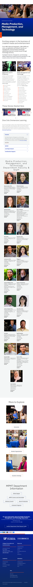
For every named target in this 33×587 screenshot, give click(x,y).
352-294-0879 (7, 314)
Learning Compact (9, 148)
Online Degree (16, 493)
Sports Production (23, 501)
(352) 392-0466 (6, 552)
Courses (7, 134)
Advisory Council (9, 501)
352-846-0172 (19, 218)
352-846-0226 (7, 290)
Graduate (4, 563)
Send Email (6, 192)
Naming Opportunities (14, 576)
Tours (18, 552)
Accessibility (25, 582)
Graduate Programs (16, 505)
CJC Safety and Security (21, 551)
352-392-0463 (7, 214)
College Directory (20, 546)
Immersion (16, 427)
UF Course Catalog (23, 140)
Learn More (7, 142)
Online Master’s (20, 564)
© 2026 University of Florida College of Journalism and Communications (12, 582)
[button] (1, 112)
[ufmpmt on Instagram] (21, 522)
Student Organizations (16, 451)
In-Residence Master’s (21, 563)
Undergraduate (5, 561)
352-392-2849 (7, 338)
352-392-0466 (19, 338)
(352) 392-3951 (7, 264)
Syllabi (6, 146)
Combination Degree (6, 564)
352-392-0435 (19, 365)
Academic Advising (16, 475)
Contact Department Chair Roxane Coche (16, 526)
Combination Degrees (10, 151)
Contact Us (19, 554)
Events (18, 549)
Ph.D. (18, 566)
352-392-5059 (7, 191)
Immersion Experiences (6, 130)
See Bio (5, 193)
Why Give (11, 573)
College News (19, 548)
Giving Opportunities (13, 575)
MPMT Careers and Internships (16, 497)
